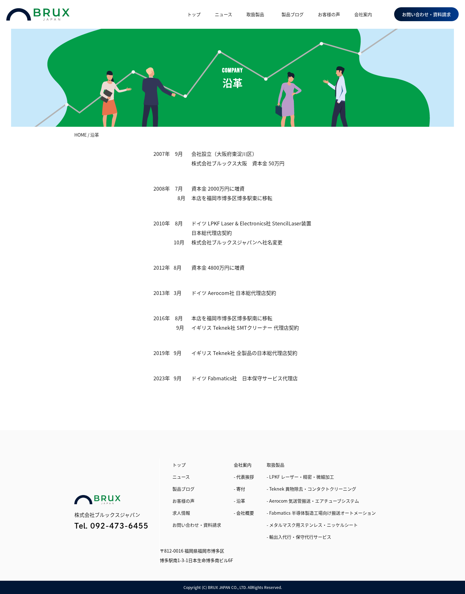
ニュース (223, 14)
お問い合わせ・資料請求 (196, 525)
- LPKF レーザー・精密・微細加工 (300, 477)
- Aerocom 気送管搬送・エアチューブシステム (313, 501)
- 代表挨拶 (244, 477)
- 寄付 (239, 489)
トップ (194, 14)
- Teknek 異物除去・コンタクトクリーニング (311, 489)
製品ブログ (293, 14)
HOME (80, 135)
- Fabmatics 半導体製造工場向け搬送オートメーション (321, 513)
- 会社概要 (244, 513)
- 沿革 (239, 501)
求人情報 (181, 513)
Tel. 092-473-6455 (111, 526)
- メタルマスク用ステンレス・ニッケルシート (312, 525)
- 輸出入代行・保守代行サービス (299, 537)
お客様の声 (329, 14)
